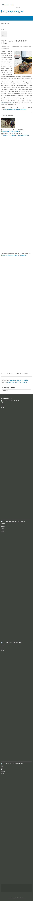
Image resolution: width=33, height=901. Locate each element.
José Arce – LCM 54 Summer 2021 (14, 763)
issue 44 (4, 32)
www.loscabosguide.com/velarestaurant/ (15, 109)
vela (3, 35)
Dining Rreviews (27, 46)
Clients (12, 5)
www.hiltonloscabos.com (7, 102)
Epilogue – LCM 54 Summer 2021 (14, 642)
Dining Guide (18, 46)
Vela (7, 48)
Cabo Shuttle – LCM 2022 (12, 401)
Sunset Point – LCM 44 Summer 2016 (17, 382)
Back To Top (22, 897)
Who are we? (5, 5)
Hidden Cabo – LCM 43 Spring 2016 (18, 380)
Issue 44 (3, 48)
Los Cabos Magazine (12, 11)
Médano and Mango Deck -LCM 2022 (15, 521)
